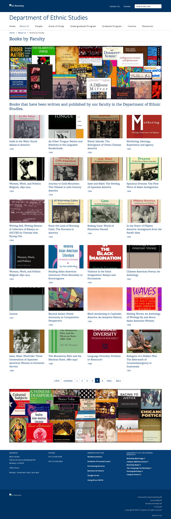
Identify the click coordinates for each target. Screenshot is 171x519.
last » (119, 381)
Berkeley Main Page (136, 458)
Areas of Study (57, 26)
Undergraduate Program (83, 26)
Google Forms (94, 475)
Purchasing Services (96, 466)
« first (57, 381)
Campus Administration (137, 462)
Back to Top (157, 515)
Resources (148, 26)
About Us (25, 26)
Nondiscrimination (153, 503)
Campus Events (134, 474)
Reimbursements (95, 457)
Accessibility (156, 500)
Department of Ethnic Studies (48, 18)
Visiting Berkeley (135, 471)
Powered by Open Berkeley (150, 497)
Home (12, 26)
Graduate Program (112, 26)
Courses (132, 26)
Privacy (158, 506)
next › (110, 381)
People (39, 26)
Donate (127, 6)
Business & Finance (96, 471)
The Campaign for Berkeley (139, 468)
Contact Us (115, 6)
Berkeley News (134, 465)
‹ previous (68, 381)
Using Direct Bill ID (96, 480)
